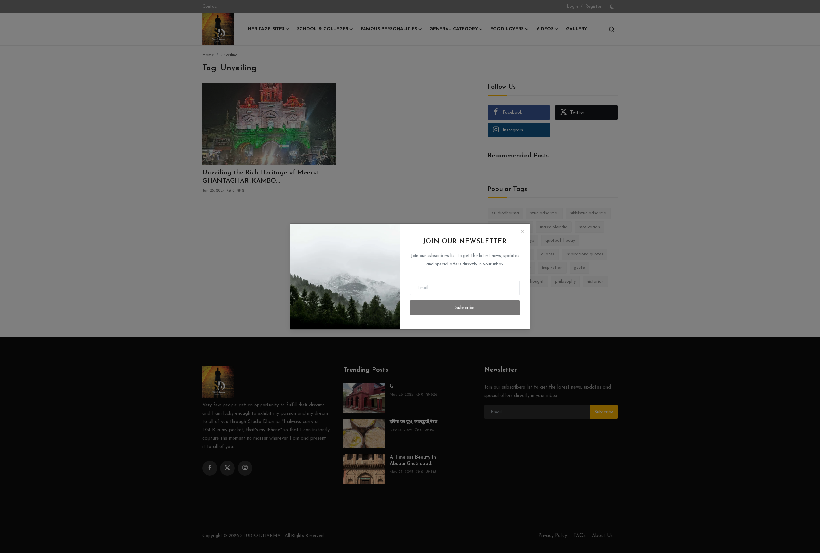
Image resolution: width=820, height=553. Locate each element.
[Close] (522, 231)
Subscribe (464, 307)
